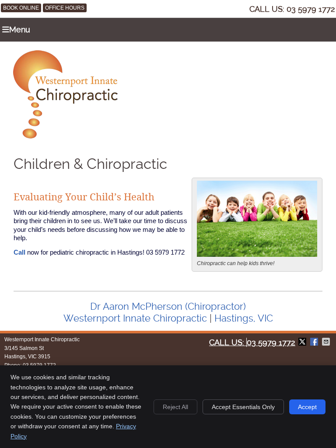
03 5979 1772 (311, 9)
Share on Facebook (315, 342)
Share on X (303, 342)
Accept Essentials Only (243, 406)
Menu (19, 29)
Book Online (21, 8)
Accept (307, 406)
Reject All (175, 406)
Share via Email (327, 342)
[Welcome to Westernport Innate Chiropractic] (65, 136)
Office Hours (64, 8)
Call (19, 252)
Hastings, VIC (243, 318)
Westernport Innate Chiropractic (135, 318)
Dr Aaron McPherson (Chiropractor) (168, 306)
